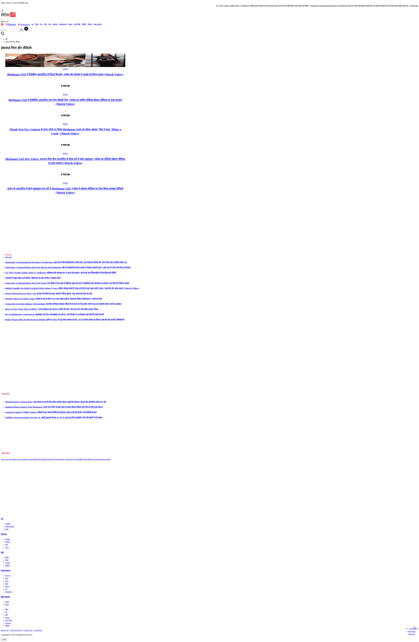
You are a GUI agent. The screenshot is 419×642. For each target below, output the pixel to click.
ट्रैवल (6, 578)
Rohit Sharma (65, 459)
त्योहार (7, 587)
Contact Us (27, 630)
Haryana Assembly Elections (13, 459)
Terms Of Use (15, 630)
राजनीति (7, 524)
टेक (41, 24)
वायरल (70, 24)
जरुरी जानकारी (9, 527)
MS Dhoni (84, 459)
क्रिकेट (7, 557)
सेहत (6, 584)
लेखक (7, 602)
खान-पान (8, 576)
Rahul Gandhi (94, 459)
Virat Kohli (75, 459)
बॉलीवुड (65, 69)
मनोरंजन (54, 24)
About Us (4, 630)
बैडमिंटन (7, 566)
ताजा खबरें (8, 255)
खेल (49, 24)
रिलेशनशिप (8, 592)
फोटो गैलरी (77, 24)
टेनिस (6, 560)
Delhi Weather (54, 459)
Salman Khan (105, 459)
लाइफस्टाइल (63, 24)
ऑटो (45, 24)
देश (32, 24)
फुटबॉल (7, 563)
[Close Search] (26, 29)
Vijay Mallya (43, 459)
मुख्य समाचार (98, 24)
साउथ (7, 548)
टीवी (6, 545)
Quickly (11, 25)
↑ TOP (4, 640)
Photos (8, 623)
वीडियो (84, 24)
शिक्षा (6, 529)
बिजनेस (90, 24)
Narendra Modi (31, 459)
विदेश (37, 24)
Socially (25, 25)
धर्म (6, 589)
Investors (38, 630)
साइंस (7, 605)
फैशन (7, 581)
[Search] (2, 19)
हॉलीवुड (7, 542)
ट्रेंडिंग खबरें (8, 257)
